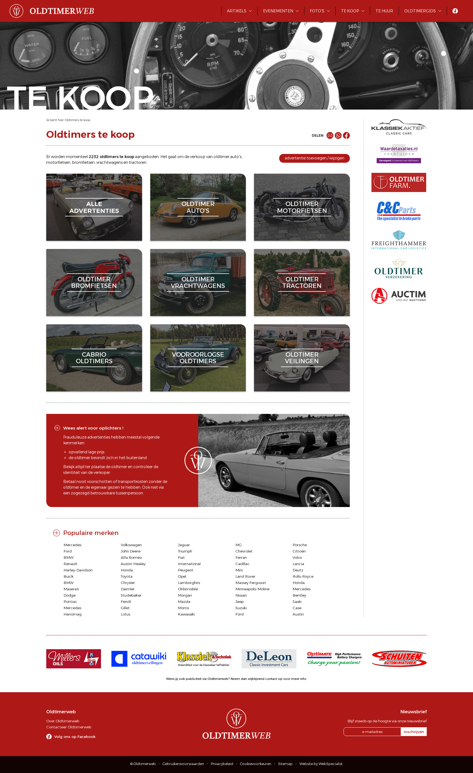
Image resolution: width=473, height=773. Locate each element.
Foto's (317, 10)
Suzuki (241, 608)
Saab (297, 601)
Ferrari (241, 557)
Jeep (239, 601)
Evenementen (278, 10)
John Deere (130, 551)
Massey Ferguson (250, 582)
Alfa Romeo (131, 557)
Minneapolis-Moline (252, 589)
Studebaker (131, 595)
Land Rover (245, 576)
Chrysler (128, 582)
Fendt (126, 601)
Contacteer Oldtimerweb (68, 727)
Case (297, 608)
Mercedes (72, 545)
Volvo (297, 557)
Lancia (298, 564)
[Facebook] (346, 135)
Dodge (70, 595)
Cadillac (242, 564)
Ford (68, 551)
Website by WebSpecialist (321, 764)
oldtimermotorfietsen (302, 207)
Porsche (300, 545)
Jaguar (184, 545)
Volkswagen (131, 545)
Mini (239, 570)
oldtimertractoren (302, 282)
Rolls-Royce (303, 576)
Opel (182, 576)
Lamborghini (189, 582)
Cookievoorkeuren (255, 764)
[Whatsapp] (338, 135)
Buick (69, 576)
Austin (298, 614)
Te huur (384, 10)
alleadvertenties (94, 207)
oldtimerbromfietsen (94, 282)
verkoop (197, 156)
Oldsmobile (188, 589)
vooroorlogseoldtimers (198, 358)
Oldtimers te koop (77, 120)
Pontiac (70, 601)
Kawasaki (186, 614)
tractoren (137, 162)
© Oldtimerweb (143, 764)
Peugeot (185, 570)
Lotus (125, 614)
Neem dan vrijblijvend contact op (256, 679)
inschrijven (414, 731)
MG (238, 545)
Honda (127, 570)
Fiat (181, 557)
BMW (69, 557)
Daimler (128, 589)
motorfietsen (58, 162)
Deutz (298, 570)
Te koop (350, 10)
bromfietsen (83, 162)
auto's (235, 156)
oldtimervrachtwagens (198, 282)
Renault (70, 564)
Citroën (299, 551)
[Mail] (330, 135)
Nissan (241, 595)
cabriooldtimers (94, 358)
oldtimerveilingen (302, 358)
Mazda (184, 601)
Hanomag (73, 614)
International (189, 564)
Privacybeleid (222, 764)
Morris (183, 608)
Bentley (299, 595)
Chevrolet (244, 551)
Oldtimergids (420, 10)
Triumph (185, 551)
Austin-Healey (133, 564)
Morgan (185, 595)
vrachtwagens (109, 162)
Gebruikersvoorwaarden (183, 764)
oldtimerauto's (198, 207)
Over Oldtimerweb (62, 721)
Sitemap (285, 764)
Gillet (125, 608)
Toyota (126, 576)
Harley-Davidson (78, 570)
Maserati (71, 589)
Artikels (236, 10)
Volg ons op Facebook (75, 736)
